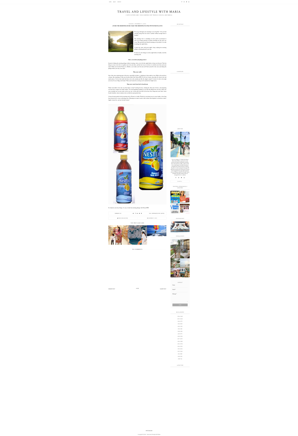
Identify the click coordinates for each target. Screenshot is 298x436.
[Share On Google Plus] (137, 213)
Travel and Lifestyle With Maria (153, 434)
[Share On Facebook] (135, 213)
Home (110, 1)
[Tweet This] (133, 213)
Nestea (162, 213)
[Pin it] (139, 213)
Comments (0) (118, 213)
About (114, 1)
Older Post (163, 288)
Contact (119, 1)
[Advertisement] (180, 100)
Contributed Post (156, 213)
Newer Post (111, 288)
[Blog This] (141, 213)
